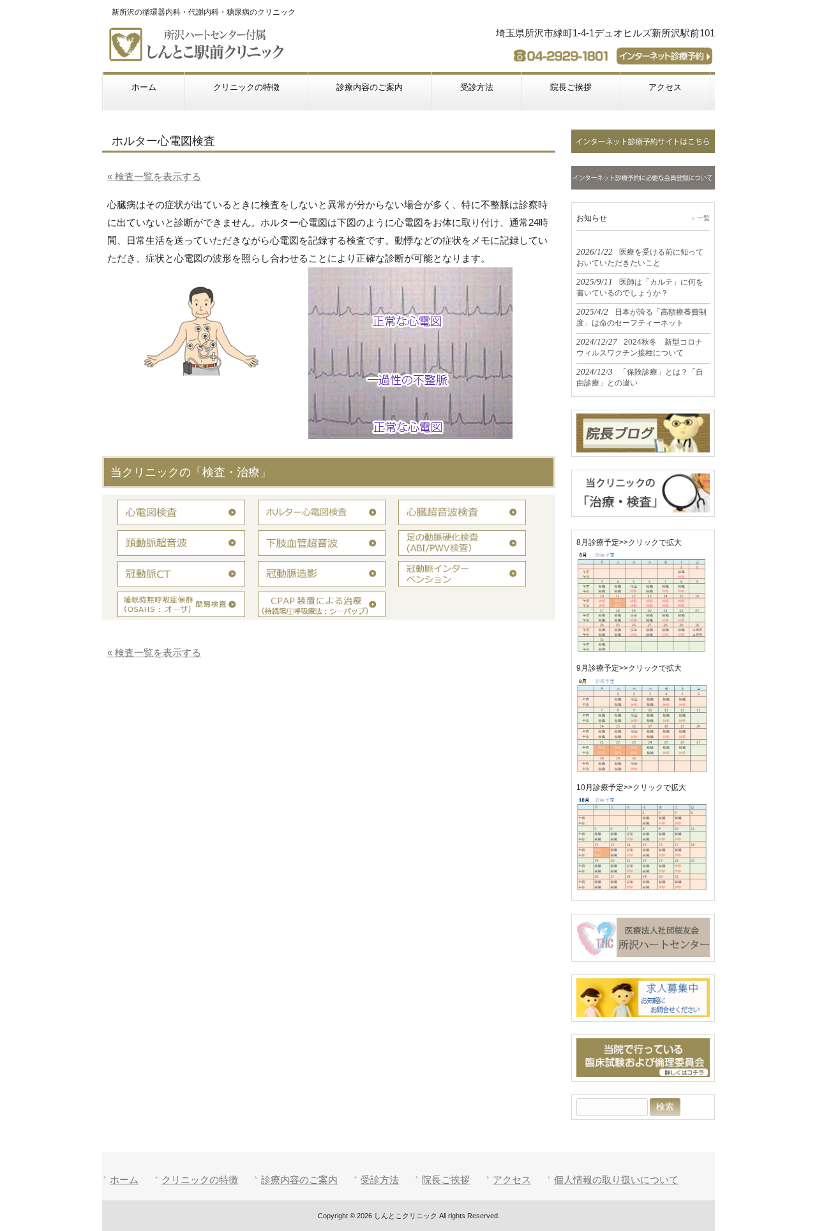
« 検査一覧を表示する (154, 176)
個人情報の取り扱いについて (616, 1179)
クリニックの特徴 (199, 1179)
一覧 (703, 217)
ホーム (124, 1179)
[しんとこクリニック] (199, 55)
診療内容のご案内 (299, 1179)
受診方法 (380, 1179)
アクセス (512, 1179)
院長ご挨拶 (446, 1179)
